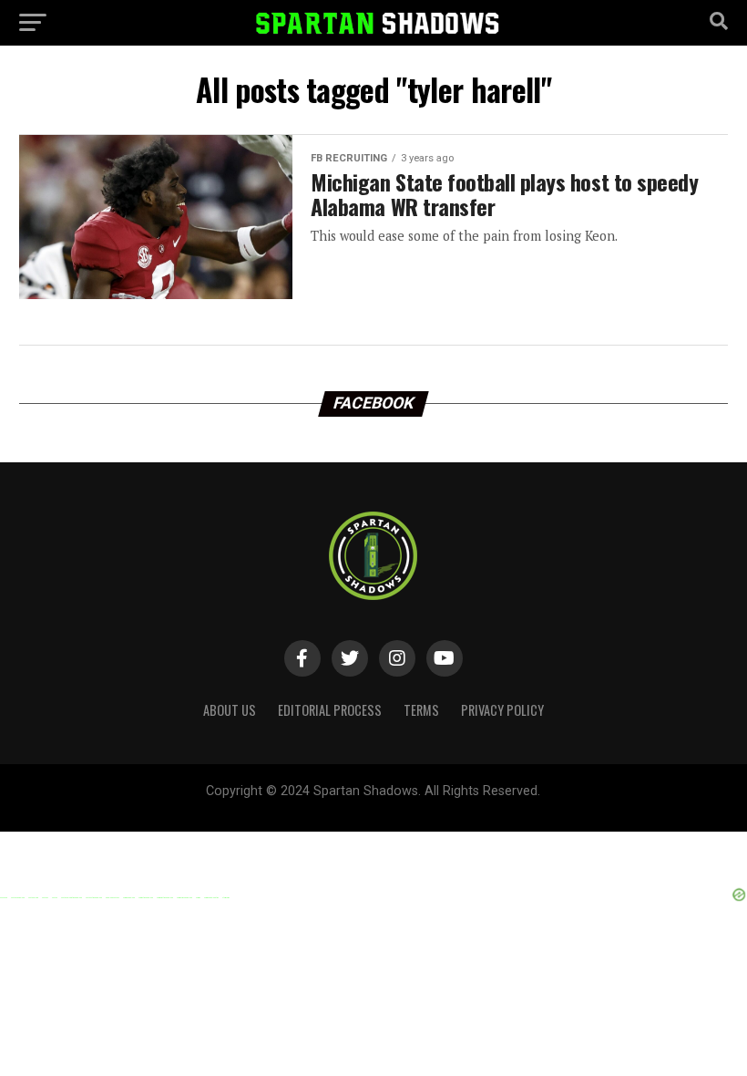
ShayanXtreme (417, 807)
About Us (229, 709)
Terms (421, 709)
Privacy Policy (502, 709)
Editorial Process (330, 709)
